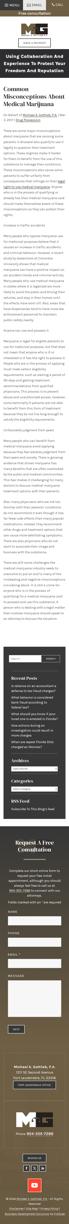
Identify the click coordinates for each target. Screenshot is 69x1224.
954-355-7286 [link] (19, 891)
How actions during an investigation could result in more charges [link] (32, 730)
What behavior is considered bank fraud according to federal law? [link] (32, 702)
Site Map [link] (32, 1208)
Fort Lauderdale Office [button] (34, 1085)
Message (16, 975)
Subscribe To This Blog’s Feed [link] (32, 809)
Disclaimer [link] (16, 1208)
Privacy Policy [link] (49, 1208)
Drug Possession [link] (28, 120)
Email (14, 954)
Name (12, 911)
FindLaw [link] (59, 1214)
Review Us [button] (34, 1158)
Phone (14, 933)
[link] (34, 30)
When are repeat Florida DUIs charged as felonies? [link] (32, 744)
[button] (11, 4)
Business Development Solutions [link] (27, 1214)
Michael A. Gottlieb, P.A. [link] (40, 115)
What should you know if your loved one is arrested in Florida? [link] (34, 716)
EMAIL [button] (37, 5)
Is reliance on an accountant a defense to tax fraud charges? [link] (33, 688)
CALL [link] (59, 5)
